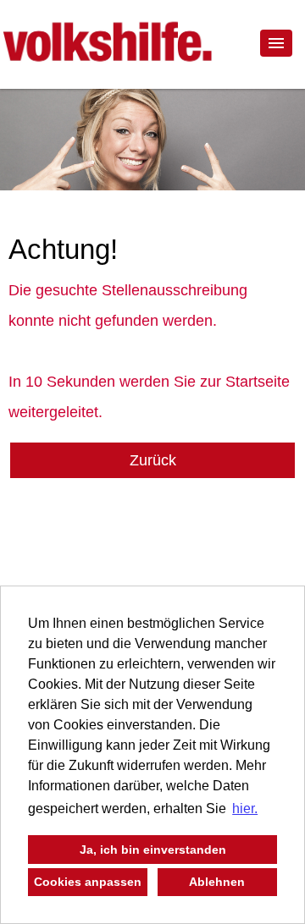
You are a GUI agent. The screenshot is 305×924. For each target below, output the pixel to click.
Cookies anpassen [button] (87, 881)
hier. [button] (245, 808)
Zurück (153, 460)
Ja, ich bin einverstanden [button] (153, 849)
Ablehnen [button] (217, 881)
